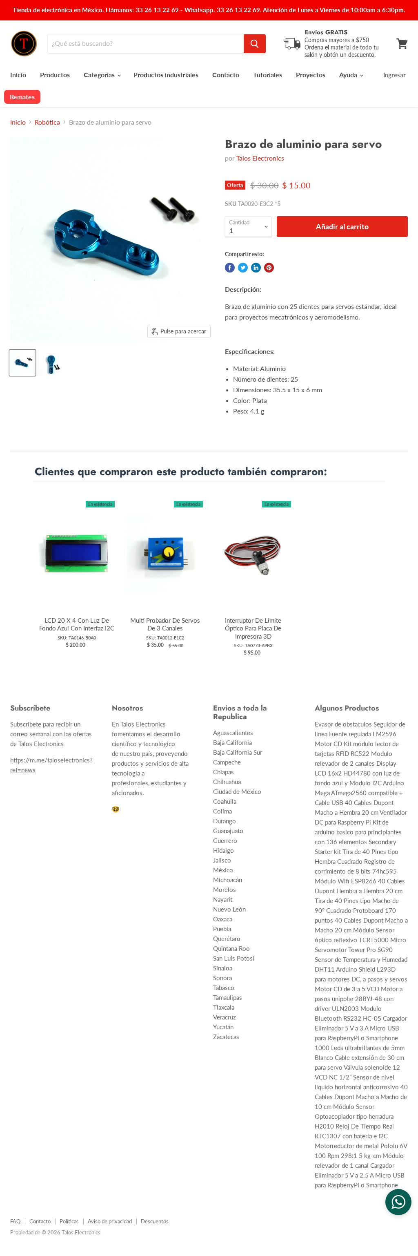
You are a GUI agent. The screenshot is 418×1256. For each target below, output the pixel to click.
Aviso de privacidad (110, 1221)
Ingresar (394, 74)
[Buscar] (255, 43)
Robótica (47, 122)
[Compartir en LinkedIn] (256, 268)
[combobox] (146, 43)
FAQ (15, 1221)
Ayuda (349, 74)
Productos (55, 74)
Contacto (225, 74)
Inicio (18, 74)
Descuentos (155, 1221)
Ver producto (77, 561)
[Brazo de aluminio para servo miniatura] (22, 363)
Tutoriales (267, 74)
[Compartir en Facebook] (230, 268)
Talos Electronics (260, 158)
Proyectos (310, 74)
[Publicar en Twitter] (243, 268)
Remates (22, 97)
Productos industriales (165, 74)
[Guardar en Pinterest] (269, 268)
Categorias (100, 74)
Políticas (69, 1221)
